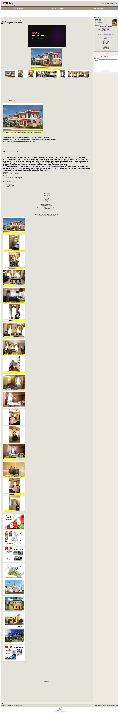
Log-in (105, 3)
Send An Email (104, 30)
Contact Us (9, 705)
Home (103, 3)
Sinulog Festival (59, 710)
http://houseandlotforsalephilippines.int (107, 34)
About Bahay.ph (3, 705)
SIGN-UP (112, 3)
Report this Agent (105, 53)
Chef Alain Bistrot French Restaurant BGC (59, 711)
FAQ (12, 705)
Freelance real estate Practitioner (100, 20)
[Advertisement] (59, 13)
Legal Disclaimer (17, 705)
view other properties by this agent (105, 36)
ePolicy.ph (22, 705)
